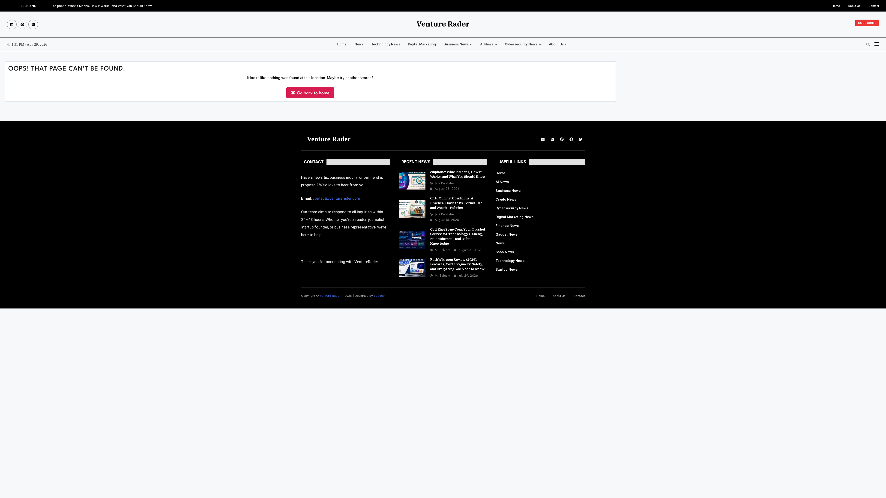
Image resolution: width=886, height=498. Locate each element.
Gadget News (507, 234)
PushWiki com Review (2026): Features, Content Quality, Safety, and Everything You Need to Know (457, 264)
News (358, 44)
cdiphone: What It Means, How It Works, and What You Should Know (102, 6)
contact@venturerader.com (336, 198)
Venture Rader (443, 24)
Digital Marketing (422, 44)
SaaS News (505, 252)
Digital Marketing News (514, 217)
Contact (873, 6)
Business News (456, 44)
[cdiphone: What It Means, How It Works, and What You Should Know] (412, 181)
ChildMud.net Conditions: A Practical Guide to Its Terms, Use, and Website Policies (456, 203)
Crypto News (506, 199)
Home (836, 6)
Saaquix (379, 295)
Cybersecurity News (521, 44)
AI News (486, 44)
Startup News (507, 269)
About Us (854, 6)
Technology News (385, 44)
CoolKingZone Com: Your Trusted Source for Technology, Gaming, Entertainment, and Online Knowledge (457, 236)
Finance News (507, 226)
